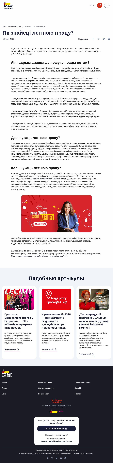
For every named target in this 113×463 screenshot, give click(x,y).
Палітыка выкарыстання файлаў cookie (47, 453)
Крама (4, 382)
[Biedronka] (54, 411)
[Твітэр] (103, 39)
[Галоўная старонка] (7, 373)
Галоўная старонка (10, 27)
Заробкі (78, 388)
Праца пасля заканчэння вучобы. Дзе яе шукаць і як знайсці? (39, 256)
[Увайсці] (99, 5)
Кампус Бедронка (45, 382)
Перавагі (78, 394)
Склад (4, 388)
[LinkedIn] (98, 39)
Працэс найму (43, 394)
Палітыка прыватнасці (26, 453)
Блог (21, 27)
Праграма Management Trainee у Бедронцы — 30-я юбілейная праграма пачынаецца (18, 321)
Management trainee (46, 388)
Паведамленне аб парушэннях (82, 453)
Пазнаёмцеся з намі (82, 382)
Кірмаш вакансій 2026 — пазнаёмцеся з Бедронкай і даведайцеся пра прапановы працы (56, 321)
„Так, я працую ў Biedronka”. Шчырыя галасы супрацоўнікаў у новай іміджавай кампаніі (93, 321)
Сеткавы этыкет (66, 453)
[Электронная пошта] (109, 39)
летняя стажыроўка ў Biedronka (47, 178)
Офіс (4, 394)
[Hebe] (61, 411)
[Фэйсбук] (93, 39)
